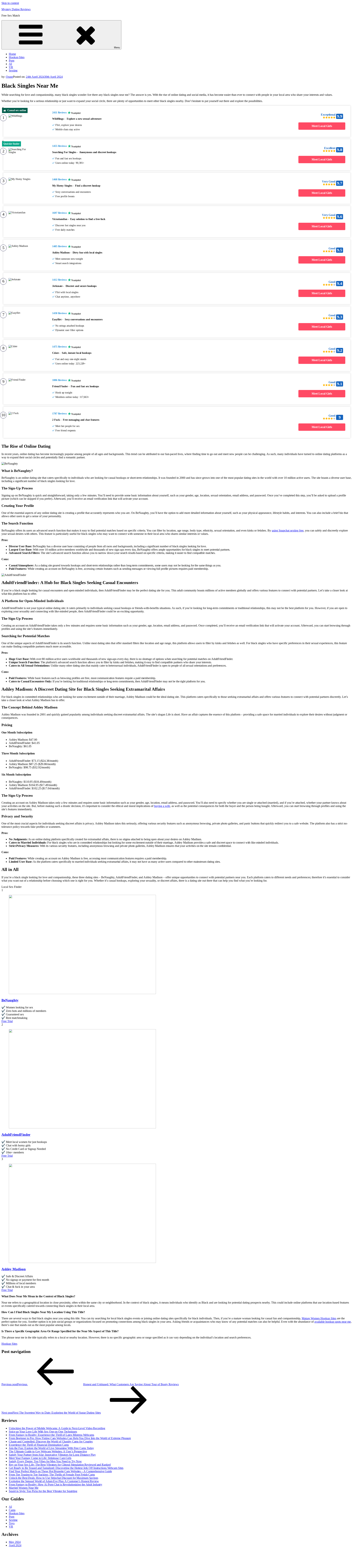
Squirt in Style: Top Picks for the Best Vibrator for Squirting (43, 1491)
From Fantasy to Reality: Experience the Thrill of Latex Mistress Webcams (51, 1434)
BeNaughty (10, 1000)
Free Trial (7, 1021)
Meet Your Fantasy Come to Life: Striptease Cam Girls (40, 1458)
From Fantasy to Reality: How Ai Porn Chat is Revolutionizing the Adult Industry (55, 1484)
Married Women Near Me (23, 1487)
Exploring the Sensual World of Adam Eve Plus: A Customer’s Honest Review (54, 1481)
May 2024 (15, 1542)
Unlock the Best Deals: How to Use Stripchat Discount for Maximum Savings (53, 1477)
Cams (12, 1510)
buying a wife (162, 806)
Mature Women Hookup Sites (319, 1318)
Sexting (13, 70)
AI (10, 63)
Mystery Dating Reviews (16, 9)
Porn (11, 60)
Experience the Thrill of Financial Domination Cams (39, 1444)
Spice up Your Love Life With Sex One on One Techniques (43, 1431)
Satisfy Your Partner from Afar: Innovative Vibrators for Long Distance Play (52, 1454)
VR (11, 67)
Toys (12, 1523)
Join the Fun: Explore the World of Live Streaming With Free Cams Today (51, 1448)
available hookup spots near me (332, 1321)
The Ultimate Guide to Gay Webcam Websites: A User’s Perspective (48, 1451)
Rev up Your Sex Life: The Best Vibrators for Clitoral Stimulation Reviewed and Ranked (60, 1464)
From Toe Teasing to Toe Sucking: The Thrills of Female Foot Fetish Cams (52, 1474)
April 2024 (15, 1545)
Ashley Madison (13, 1269)
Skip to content (10, 3)
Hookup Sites (16, 57)
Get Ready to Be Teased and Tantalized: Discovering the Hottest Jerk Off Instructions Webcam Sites (66, 1468)
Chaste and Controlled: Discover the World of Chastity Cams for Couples (51, 1441)
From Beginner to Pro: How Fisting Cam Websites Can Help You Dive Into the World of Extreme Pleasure (70, 1438)
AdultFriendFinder (15, 1134)
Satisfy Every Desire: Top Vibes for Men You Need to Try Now (45, 1461)
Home (12, 54)
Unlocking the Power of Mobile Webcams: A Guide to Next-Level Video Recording (57, 1428)
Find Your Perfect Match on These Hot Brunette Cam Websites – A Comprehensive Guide (60, 1471)
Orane (9, 76)
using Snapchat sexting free (288, 530)
